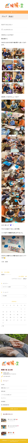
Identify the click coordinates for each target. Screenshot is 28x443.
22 (21, 317)
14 (17, 314)
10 (3, 314)
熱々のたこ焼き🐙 (13, 419)
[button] (14, 351)
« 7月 (2, 325)
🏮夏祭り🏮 (11, 432)
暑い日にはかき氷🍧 (13, 426)
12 (10, 314)
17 (3, 317)
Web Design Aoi (14, 441)
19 (10, 317)
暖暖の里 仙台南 (7, 370)
